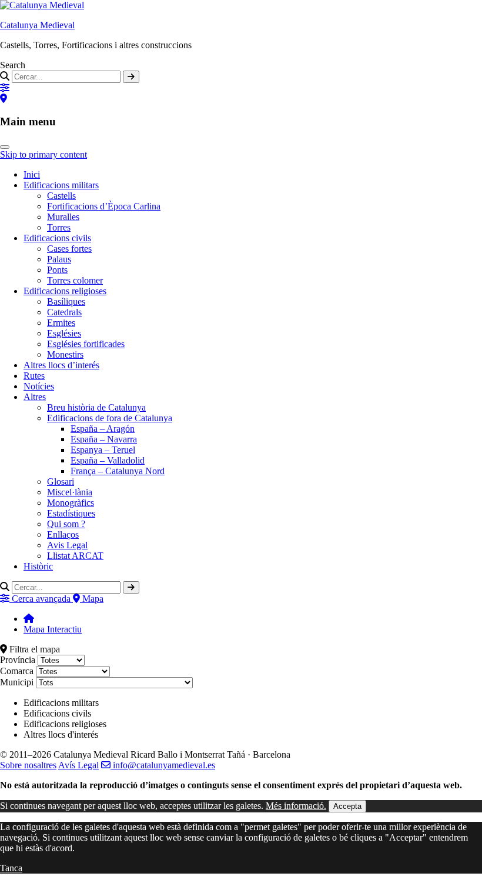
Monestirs (65, 354)
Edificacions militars (61, 185)
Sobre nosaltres (28, 765)
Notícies (39, 386)
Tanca (11, 868)
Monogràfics (70, 503)
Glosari (60, 482)
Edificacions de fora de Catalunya (109, 418)
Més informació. (296, 806)
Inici (32, 174)
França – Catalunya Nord (118, 471)
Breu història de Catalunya (96, 407)
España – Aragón (103, 429)
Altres (35, 397)
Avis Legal (67, 545)
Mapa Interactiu (53, 629)
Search (12, 65)
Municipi (17, 682)
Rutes (34, 376)
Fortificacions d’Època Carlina (103, 206)
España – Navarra (104, 439)
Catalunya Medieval (37, 25)
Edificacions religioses (65, 291)
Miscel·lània (69, 492)
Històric (38, 566)
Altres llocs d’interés (61, 365)
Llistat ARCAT (75, 556)
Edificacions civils (57, 238)
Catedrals (64, 312)
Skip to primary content (43, 154)
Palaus (59, 259)
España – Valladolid (108, 460)
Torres (59, 227)
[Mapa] (3, 99)
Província (17, 660)
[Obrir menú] (4, 147)
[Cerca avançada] (4, 88)
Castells (61, 196)
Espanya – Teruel (103, 450)
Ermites (61, 323)
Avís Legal (78, 765)
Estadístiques (71, 513)
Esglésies (64, 333)
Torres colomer (75, 280)
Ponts (57, 270)
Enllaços (63, 534)
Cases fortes (69, 249)
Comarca (17, 671)
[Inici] (29, 619)
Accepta (347, 806)
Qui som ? (66, 524)
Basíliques (66, 301)
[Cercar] (131, 77)
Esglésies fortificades (86, 344)
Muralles (63, 217)
